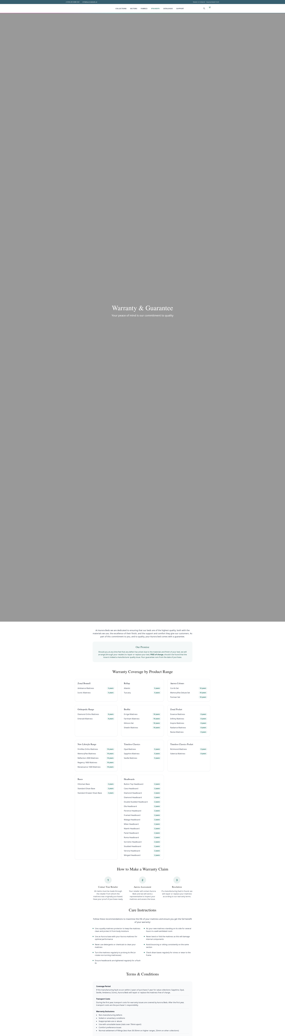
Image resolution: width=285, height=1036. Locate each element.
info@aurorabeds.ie (89, 2)
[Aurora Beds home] (81, 8)
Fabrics (144, 8)
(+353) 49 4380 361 (73, 2)
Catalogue (168, 8)
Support (180, 8)
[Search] (204, 8)
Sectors (133, 8)
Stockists (155, 8)
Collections (121, 8)
